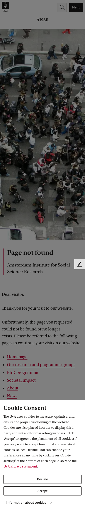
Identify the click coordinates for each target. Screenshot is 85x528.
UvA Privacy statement (20, 466)
